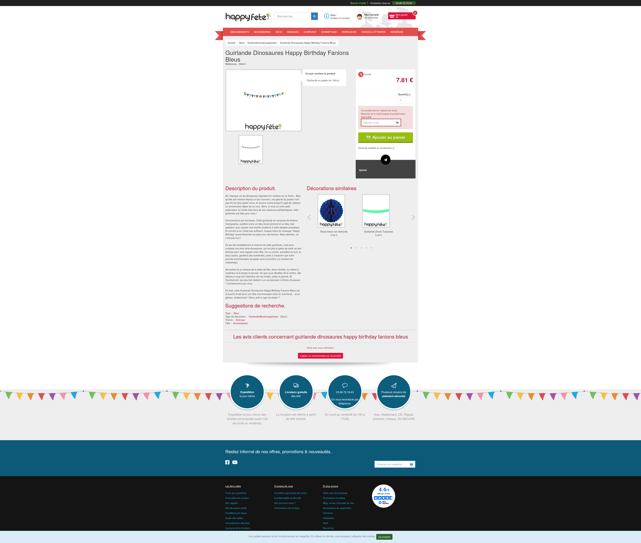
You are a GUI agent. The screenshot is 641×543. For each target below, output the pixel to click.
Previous (309, 217)
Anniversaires (240, 323)
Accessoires (262, 32)
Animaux (240, 319)
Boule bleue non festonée (334, 231)
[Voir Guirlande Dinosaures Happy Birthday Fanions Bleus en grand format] (263, 100)
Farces (373, 32)
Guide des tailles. (234, 518)
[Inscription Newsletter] (411, 464)
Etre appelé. (231, 503)
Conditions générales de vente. (290, 493)
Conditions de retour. (236, 513)
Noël (325, 523)
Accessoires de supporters (337, 508)
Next (413, 217)
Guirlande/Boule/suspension (263, 316)
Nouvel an (328, 528)
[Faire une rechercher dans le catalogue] (314, 16)
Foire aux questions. (236, 493)
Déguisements (239, 32)
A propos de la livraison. (238, 528)
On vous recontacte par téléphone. (345, 401)
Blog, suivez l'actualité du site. (339, 503)
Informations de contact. (287, 508)
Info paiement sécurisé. (237, 523)
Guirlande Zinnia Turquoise (378, 231)
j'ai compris (384, 536)
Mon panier (406, 15)
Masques (293, 32)
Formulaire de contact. (237, 498)
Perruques (349, 32)
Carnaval (328, 513)
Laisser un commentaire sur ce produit (320, 355)
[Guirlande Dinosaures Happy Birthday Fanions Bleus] (250, 149)
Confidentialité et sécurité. (288, 498)
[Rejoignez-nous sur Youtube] (235, 462)
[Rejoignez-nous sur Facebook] (227, 462)
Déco (278, 32)
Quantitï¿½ (404, 94)
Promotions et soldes (334, 498)
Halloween (328, 518)
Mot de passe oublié (236, 508)
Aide (332, 15)
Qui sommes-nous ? (285, 503)
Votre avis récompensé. (335, 493)
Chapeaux (310, 32)
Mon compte (371, 16)
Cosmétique (329, 32)
